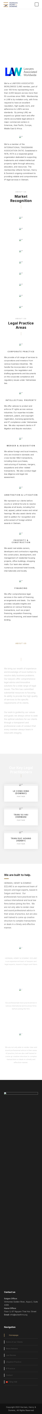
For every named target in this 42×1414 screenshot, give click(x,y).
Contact (9, 1375)
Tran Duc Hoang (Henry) (21, 839)
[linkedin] (8, 1276)
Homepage (13, 1335)
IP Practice (10, 1368)
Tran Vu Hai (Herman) (21, 816)
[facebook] (4, 1276)
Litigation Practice (13, 1362)
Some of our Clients (14, 1342)
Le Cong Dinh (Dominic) (21, 792)
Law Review (11, 1355)
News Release (12, 1348)
